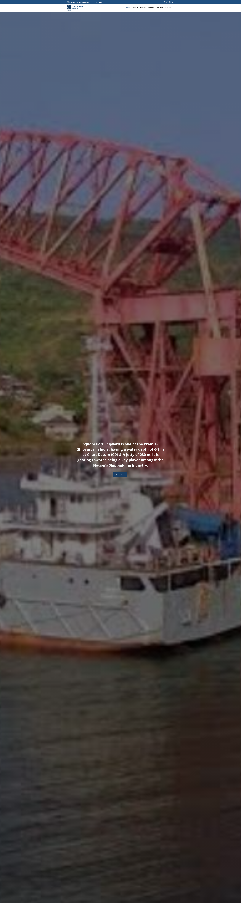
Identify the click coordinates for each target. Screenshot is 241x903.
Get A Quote (120, 474)
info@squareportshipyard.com (79, 2)
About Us (135, 8)
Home (128, 8)
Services (143, 8)
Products (151, 8)
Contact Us (169, 8)
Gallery (160, 8)
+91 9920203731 (98, 2)
